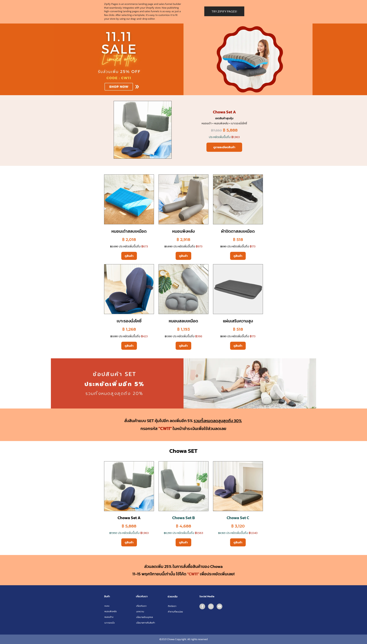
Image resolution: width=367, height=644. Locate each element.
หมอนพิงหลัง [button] (110, 611)
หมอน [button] (106, 605)
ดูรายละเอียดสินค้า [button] (224, 147)
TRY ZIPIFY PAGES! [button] (224, 11)
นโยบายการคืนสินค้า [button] (145, 622)
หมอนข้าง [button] (108, 617)
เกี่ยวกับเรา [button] (141, 606)
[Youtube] (219, 606)
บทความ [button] (140, 611)
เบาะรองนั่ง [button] (109, 622)
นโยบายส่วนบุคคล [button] (144, 617)
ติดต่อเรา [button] (172, 606)
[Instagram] (211, 606)
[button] (205, 618)
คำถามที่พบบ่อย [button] (175, 611)
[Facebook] (202, 606)
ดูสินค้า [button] (129, 256)
